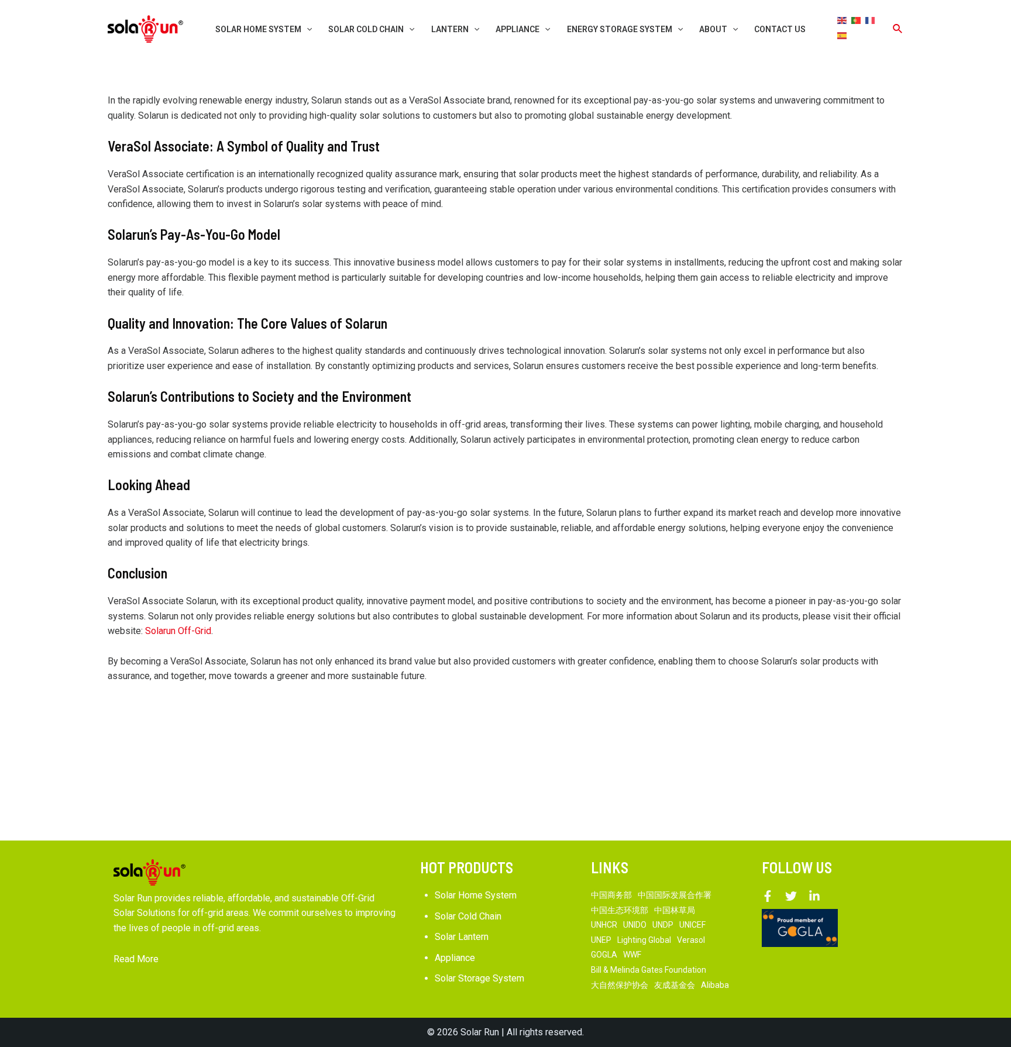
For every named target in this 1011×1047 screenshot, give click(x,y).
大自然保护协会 (619, 985)
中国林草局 (674, 910)
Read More (136, 959)
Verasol (691, 940)
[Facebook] (767, 896)
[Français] (870, 20)
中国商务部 (611, 895)
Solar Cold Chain (468, 916)
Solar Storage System (479, 978)
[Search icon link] (898, 29)
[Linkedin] (814, 896)
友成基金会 (674, 985)
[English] (842, 20)
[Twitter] (791, 896)
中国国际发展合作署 (674, 895)
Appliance (455, 957)
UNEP (601, 940)
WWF (632, 954)
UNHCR (604, 924)
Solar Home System (476, 895)
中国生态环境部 (619, 910)
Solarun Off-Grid (178, 630)
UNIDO (635, 924)
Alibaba (715, 985)
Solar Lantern (462, 936)
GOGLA (604, 954)
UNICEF (692, 924)
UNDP (662, 924)
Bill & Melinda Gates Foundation (648, 969)
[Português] (856, 20)
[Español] (842, 35)
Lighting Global (644, 940)
